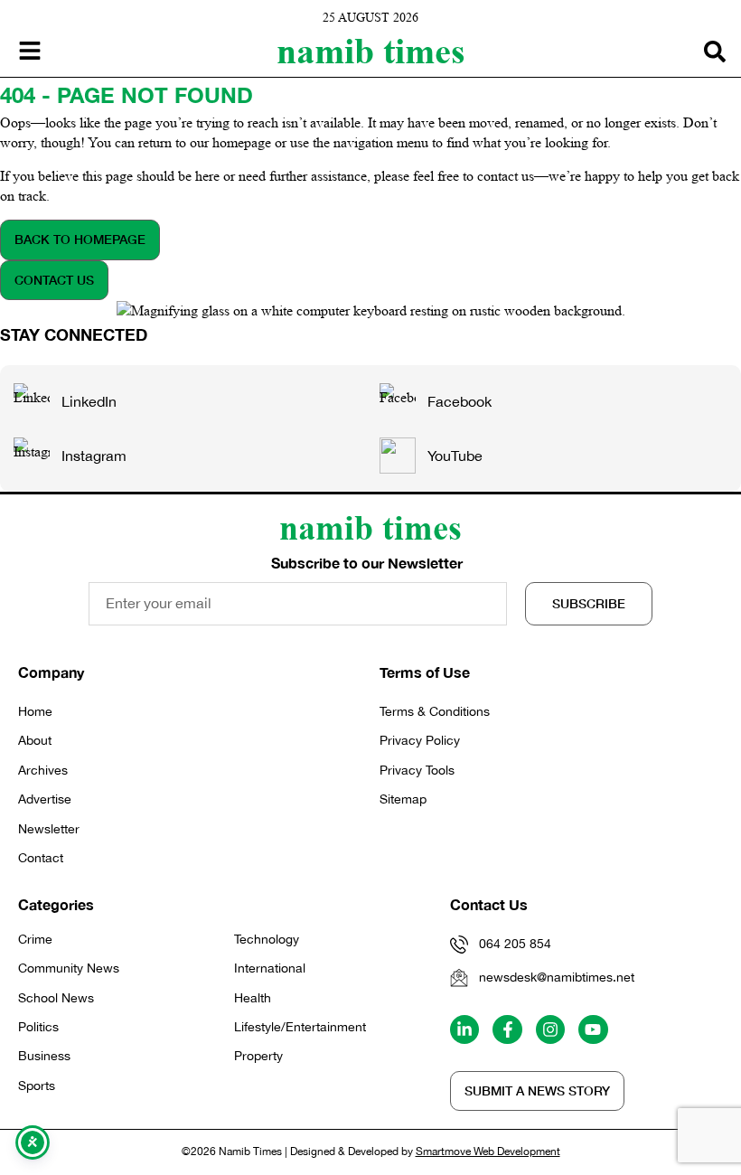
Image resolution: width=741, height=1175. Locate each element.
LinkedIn (89, 401)
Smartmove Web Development (488, 1151)
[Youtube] (592, 1029)
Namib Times (371, 51)
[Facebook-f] (506, 1029)
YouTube (455, 455)
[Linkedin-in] (464, 1029)
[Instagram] (550, 1029)
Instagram (94, 455)
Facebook (459, 401)
